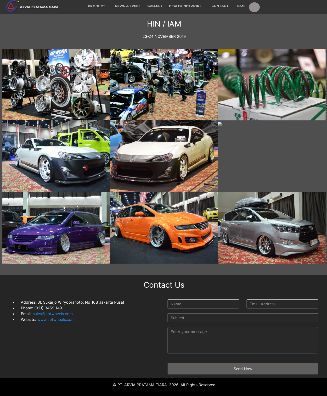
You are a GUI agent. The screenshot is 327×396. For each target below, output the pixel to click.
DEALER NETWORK (186, 6)
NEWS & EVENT (128, 6)
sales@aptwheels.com (52, 313)
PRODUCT (97, 6)
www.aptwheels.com (56, 319)
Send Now (243, 368)
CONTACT (220, 6)
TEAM (240, 6)
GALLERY (155, 6)
